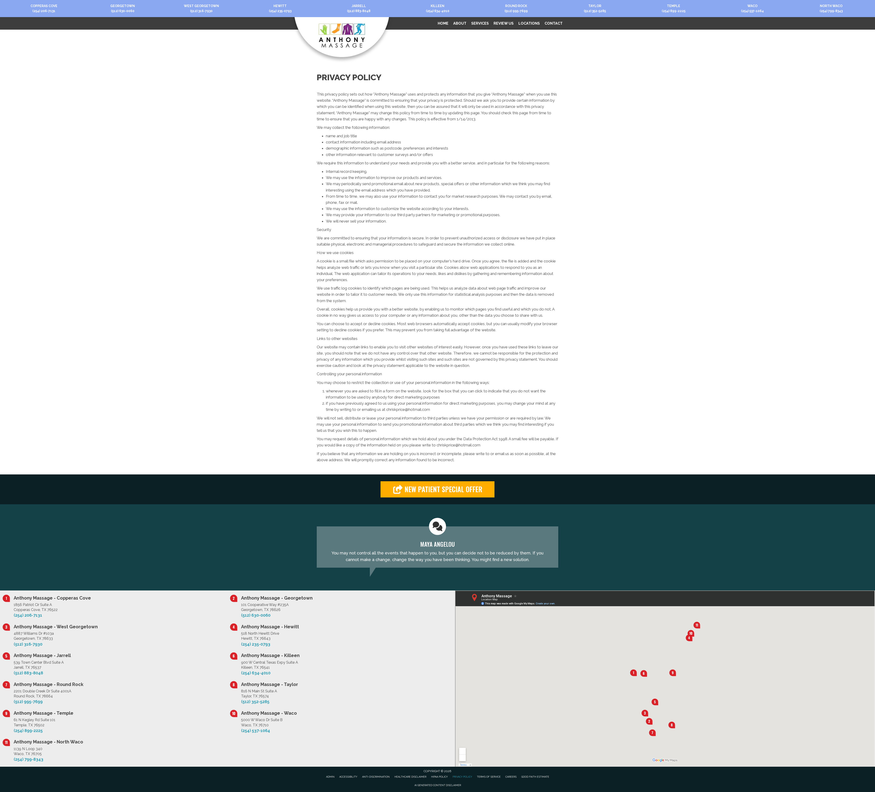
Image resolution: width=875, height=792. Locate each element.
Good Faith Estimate (535, 776)
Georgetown (122, 6)
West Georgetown (201, 6)
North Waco (831, 6)
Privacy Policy (462, 776)
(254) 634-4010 (437, 11)
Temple (673, 6)
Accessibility (348, 776)
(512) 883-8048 (359, 11)
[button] (437, 489)
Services (480, 23)
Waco (752, 6)
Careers (511, 776)
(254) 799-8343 (831, 11)
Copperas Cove (44, 6)
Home (443, 23)
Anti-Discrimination (376, 776)
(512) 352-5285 (595, 11)
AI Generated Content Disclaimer (437, 785)
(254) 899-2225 (673, 11)
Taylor (594, 6)
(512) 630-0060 (122, 11)
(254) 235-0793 (280, 11)
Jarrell (359, 6)
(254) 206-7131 (43, 11)
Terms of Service (489, 776)
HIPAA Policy (439, 776)
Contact (554, 23)
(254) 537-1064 (752, 11)
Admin (330, 776)
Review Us (504, 23)
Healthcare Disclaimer (410, 776)
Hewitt (280, 6)
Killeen (437, 6)
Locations (529, 23)
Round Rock (516, 6)
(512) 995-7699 (516, 11)
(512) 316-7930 (201, 11)
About (459, 23)
